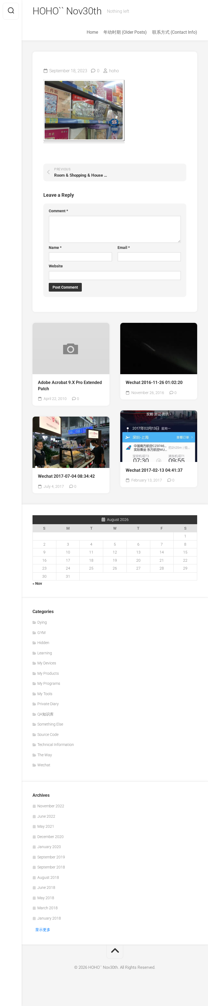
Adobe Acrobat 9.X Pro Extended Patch (70, 385)
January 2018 (49, 918)
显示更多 (42, 929)
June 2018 (46, 887)
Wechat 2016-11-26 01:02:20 (154, 382)
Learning (44, 653)
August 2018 (48, 877)
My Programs (48, 683)
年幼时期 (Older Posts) (125, 32)
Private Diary (48, 704)
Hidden (43, 643)
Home (92, 32)
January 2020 (49, 847)
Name (55, 247)
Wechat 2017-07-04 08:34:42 (66, 476)
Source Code (47, 734)
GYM (41, 632)
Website (56, 266)
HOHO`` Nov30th (67, 11)
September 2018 (51, 867)
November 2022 (50, 806)
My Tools (44, 694)
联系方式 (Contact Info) (174, 32)
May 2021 (45, 826)
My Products (48, 673)
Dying (42, 622)
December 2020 (50, 837)
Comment (58, 211)
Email (124, 247)
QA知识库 (45, 714)
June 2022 (46, 816)
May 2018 (45, 898)
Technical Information (55, 744)
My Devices (46, 663)
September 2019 (51, 857)
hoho (114, 70)
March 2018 (47, 908)
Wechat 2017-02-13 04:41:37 (154, 470)
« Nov (37, 583)
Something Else (50, 724)
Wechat (43, 765)
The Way (44, 755)
